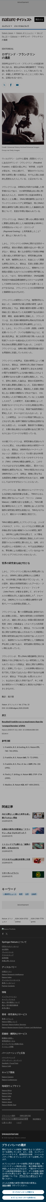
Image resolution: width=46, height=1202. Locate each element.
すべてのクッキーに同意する (23, 1192)
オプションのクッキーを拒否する (23, 1198)
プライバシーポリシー (28, 1176)
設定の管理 (6, 1185)
